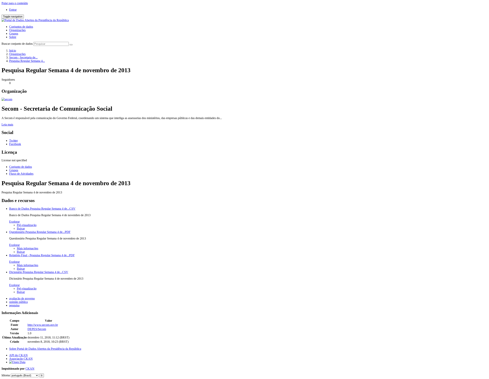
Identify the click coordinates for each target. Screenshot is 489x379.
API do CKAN (18, 355)
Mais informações (27, 248)
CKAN (29, 368)
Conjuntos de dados (21, 26)
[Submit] (71, 44)
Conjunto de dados (20, 166)
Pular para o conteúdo (15, 3)
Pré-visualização (26, 225)
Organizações (17, 30)
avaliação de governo (22, 298)
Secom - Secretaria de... (23, 57)
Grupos (13, 33)
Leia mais (7, 124)
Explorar (14, 221)
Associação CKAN (21, 358)
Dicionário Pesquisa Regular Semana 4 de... (38, 272)
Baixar (21, 228)
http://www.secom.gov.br (43, 324)
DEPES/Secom (37, 329)
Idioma (6, 375)
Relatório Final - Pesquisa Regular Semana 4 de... (42, 255)
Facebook (15, 144)
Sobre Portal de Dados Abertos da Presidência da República (45, 348)
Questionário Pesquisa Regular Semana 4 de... (39, 232)
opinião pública (18, 302)
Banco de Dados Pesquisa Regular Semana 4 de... (42, 208)
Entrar (13, 9)
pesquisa (14, 305)
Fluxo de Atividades (21, 173)
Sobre (12, 37)
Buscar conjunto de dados (17, 43)
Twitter (13, 140)
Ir (41, 375)
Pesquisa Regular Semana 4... (27, 60)
